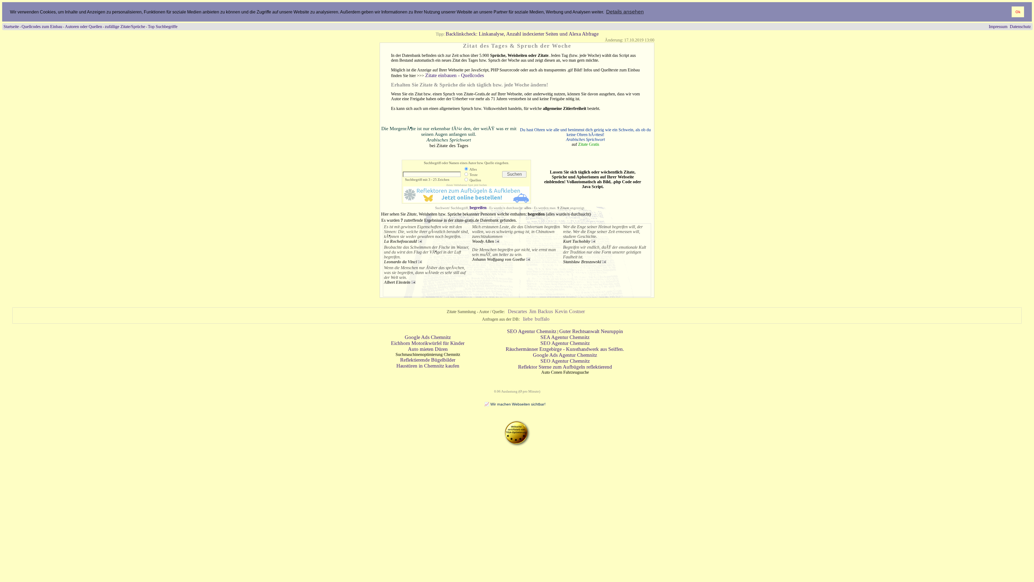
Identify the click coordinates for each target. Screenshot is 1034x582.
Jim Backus (541, 311)
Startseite (11, 26)
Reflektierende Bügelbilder (427, 360)
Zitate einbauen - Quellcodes (454, 75)
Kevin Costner (570, 311)
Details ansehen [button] (625, 12)
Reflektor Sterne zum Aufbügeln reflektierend (565, 367)
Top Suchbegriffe (162, 26)
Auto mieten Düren (428, 349)
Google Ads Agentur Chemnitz (565, 355)
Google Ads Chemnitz (428, 337)
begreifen (478, 207)
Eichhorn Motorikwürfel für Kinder (427, 343)
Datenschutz (1020, 26)
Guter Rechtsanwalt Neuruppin (591, 331)
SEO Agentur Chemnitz (531, 331)
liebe (528, 319)
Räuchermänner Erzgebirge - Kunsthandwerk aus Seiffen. (565, 349)
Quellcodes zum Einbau (42, 26)
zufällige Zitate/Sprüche (125, 26)
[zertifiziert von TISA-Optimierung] (517, 445)
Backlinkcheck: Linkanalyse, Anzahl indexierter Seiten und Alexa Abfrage (522, 34)
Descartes (517, 311)
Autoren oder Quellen (83, 26)
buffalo (542, 319)
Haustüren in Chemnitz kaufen (427, 366)
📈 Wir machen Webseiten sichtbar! (515, 404)
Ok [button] (1018, 12)
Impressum (998, 26)
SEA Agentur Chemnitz (564, 337)
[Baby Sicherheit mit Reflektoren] (466, 201)
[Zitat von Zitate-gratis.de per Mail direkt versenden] (420, 241)
